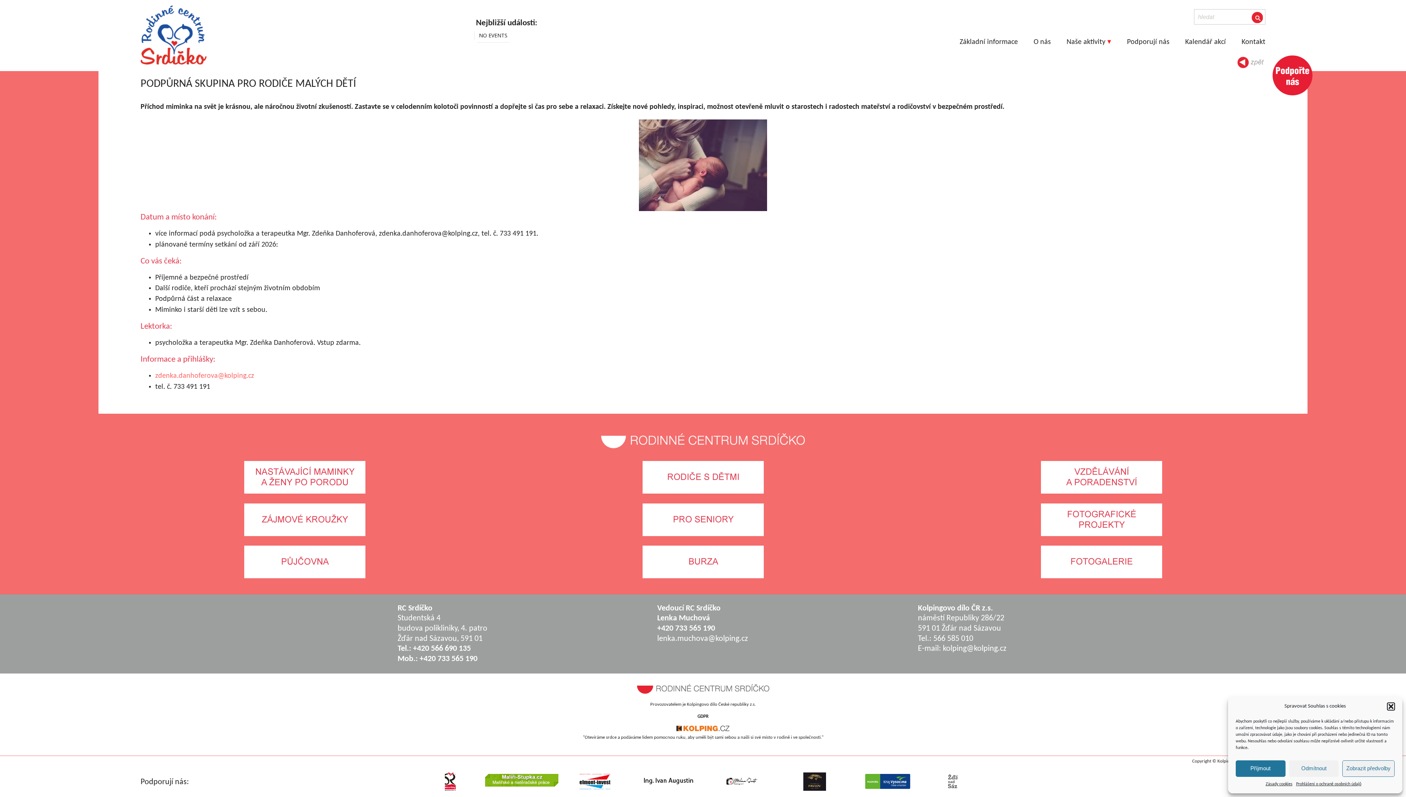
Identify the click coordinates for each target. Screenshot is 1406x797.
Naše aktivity (1086, 42)
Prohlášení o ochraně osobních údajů (1328, 784)
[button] (1391, 706)
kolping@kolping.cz (975, 649)
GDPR (703, 716)
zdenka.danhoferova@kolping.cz (204, 376)
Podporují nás (1148, 42)
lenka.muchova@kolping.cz (702, 639)
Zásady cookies (1279, 784)
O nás (1042, 42)
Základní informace (989, 42)
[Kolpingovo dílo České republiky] (703, 730)
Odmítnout (1314, 768)
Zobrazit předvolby (1368, 768)
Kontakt (1253, 42)
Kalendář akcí (1205, 42)
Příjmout (1260, 768)
